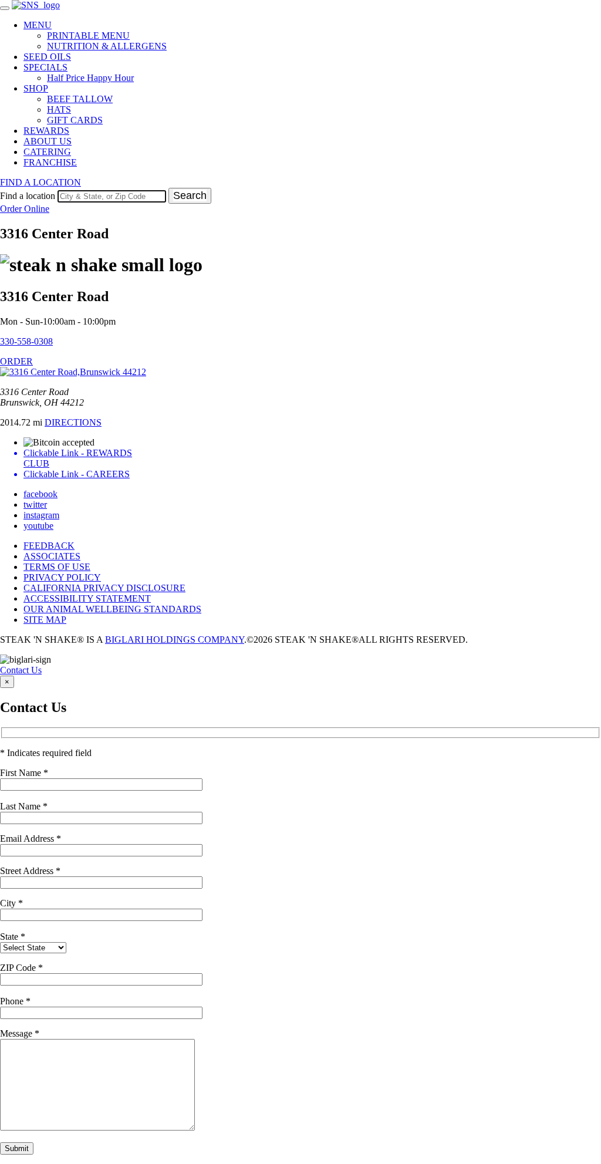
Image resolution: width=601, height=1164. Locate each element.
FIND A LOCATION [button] (40, 182)
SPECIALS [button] (45, 67)
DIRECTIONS (73, 422)
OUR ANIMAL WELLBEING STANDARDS (112, 609)
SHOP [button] (35, 88)
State (12, 937)
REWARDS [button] (46, 131)
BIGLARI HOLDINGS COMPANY (174, 640)
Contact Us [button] (21, 670)
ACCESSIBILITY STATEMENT (87, 598)
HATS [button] (59, 109)
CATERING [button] (47, 152)
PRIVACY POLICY (62, 577)
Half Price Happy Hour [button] (90, 78)
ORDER (16, 361)
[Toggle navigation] (4, 8)
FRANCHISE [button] (50, 162)
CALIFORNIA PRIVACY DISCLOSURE (104, 588)
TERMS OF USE (56, 567)
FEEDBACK (49, 546)
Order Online (24, 209)
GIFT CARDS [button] (75, 120)
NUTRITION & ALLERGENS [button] (107, 46)
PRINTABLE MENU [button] (88, 36)
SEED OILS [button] (47, 57)
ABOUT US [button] (47, 141)
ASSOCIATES (51, 556)
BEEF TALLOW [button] (80, 99)
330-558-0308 (26, 341)
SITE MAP (44, 620)
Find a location (27, 196)
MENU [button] (37, 25)
